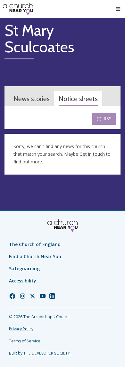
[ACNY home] (18, 9)
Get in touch (92, 154)
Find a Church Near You (35, 256)
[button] (118, 9)
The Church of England (35, 244)
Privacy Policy (21, 329)
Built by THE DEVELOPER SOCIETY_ (40, 353)
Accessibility (22, 281)
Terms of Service (24, 341)
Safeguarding (24, 269)
